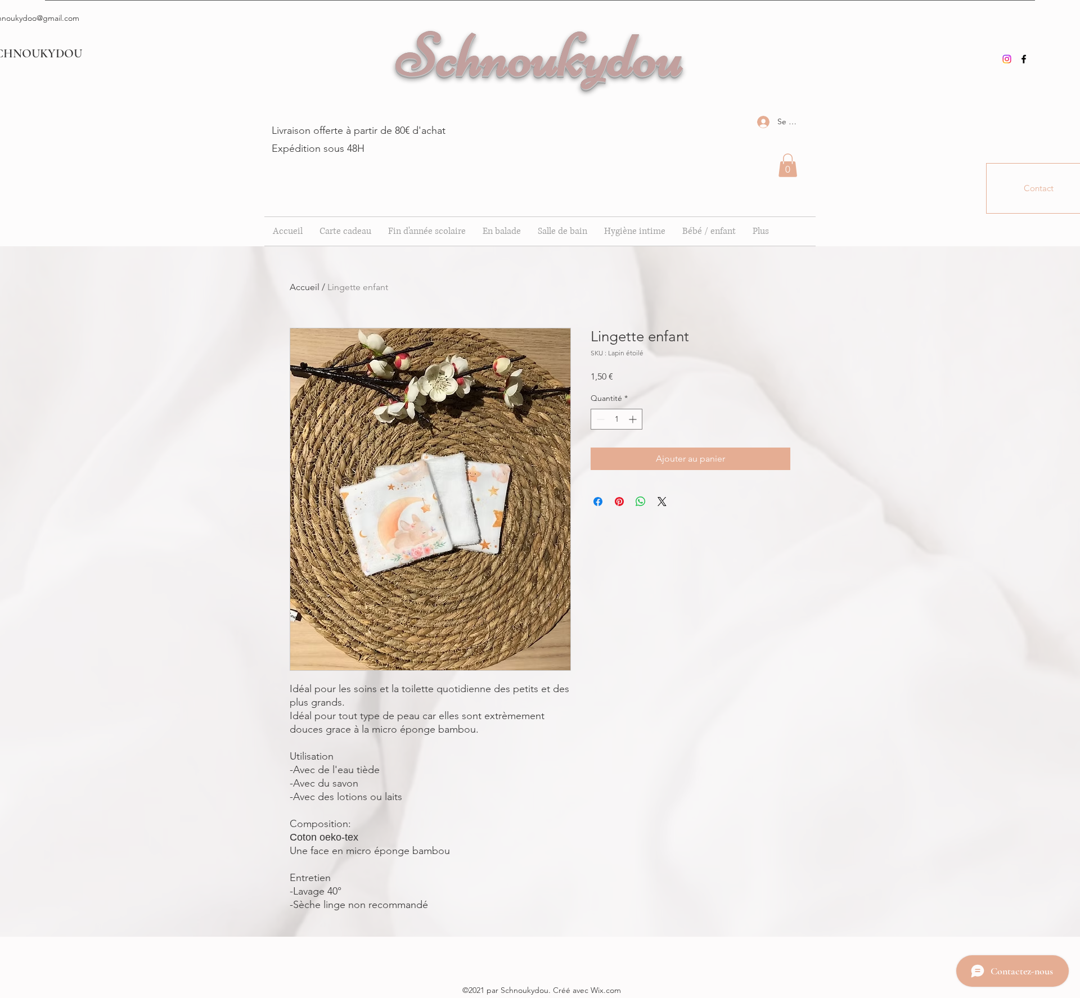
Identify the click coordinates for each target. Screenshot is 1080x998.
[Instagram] (1006, 59)
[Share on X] (662, 501)
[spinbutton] (616, 419)
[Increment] (634, 419)
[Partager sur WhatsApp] (640, 501)
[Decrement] (599, 419)
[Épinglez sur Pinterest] (619, 501)
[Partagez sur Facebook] (598, 501)
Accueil (305, 287)
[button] (788, 165)
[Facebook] (1023, 59)
